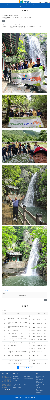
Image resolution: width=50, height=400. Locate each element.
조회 (45, 313)
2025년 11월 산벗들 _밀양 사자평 (15, 355)
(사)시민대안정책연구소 (28, 381)
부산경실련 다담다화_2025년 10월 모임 (16, 360)
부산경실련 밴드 (27, 376)
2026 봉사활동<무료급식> (13, 330)
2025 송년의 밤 (11, 348)
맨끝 (31, 367)
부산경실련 (9, 17)
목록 (3, 20)
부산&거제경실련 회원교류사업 (14, 358)
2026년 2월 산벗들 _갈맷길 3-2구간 (15, 336)
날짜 (39, 313)
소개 (4, 4)
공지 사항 (14, 4)
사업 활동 (28, 4)
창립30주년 (9, 5)
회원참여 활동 (33, 5)
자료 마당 (40, 4)
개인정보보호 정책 (27, 384)
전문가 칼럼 (16, 378)
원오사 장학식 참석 (12, 345)
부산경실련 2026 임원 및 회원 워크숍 (16, 342)
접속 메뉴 (45, 4)
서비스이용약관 (17, 387)
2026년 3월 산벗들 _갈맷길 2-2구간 (15, 333)
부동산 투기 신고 (21, 5)
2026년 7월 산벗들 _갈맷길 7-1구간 (15, 315)
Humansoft (38, 394)
